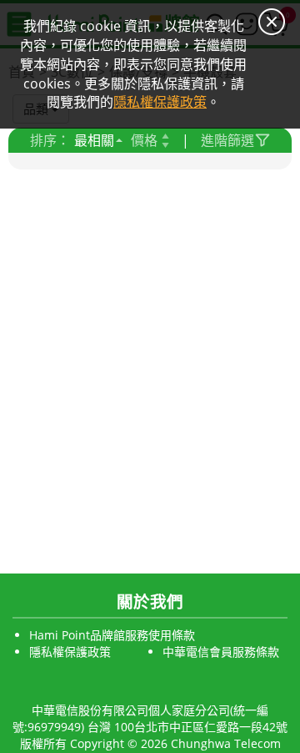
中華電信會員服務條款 (220, 652)
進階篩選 (227, 140)
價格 (144, 140)
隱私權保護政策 (70, 652)
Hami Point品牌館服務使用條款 (112, 635)
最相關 (94, 140)
